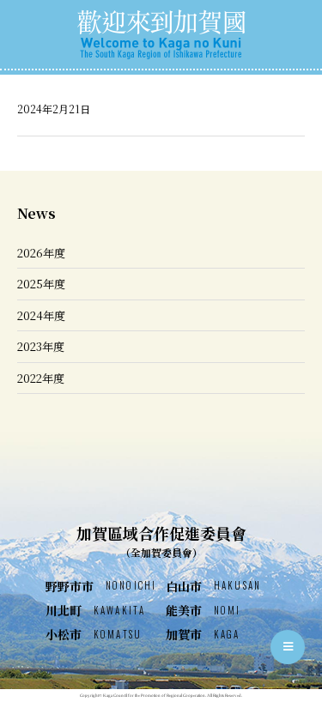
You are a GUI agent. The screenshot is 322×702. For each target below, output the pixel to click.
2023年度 (40, 346)
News (36, 213)
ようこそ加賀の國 (161, 34)
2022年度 (40, 378)
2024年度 (41, 315)
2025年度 (41, 283)
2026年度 (41, 253)
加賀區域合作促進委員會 (161, 541)
